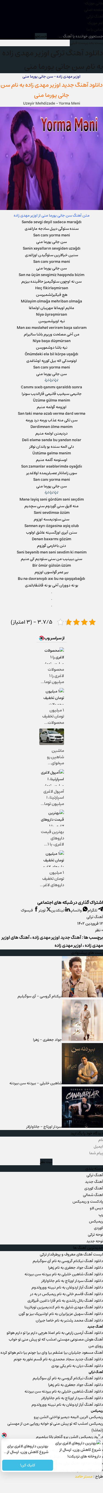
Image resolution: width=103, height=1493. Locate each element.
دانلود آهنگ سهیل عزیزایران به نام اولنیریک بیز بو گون (61, 1314)
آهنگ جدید (94, 1181)
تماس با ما (95, 29)
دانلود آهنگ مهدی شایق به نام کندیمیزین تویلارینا (63, 1307)
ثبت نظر (46, 1162)
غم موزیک (95, 23)
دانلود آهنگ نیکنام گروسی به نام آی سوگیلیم (68, 1261)
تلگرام (93, 910)
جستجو (41, 36)
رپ (101, 1214)
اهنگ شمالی (93, 1195)
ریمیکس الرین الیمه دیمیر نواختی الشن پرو (68, 1417)
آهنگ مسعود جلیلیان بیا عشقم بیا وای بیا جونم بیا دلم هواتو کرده (52, 1352)
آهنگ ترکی (95, 16)
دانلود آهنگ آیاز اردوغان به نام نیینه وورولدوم (67, 1287)
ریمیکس (96, 1221)
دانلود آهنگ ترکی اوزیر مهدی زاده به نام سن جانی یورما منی (52, 59)
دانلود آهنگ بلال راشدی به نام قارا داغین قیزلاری (65, 1300)
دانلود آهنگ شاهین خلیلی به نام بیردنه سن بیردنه (63, 1274)
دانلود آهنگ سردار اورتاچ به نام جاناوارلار (72, 1281)
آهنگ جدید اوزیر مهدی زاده (56, 85)
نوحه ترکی (95, 1234)
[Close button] (99, 1435)
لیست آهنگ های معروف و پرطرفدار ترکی (71, 1254)
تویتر (42, 910)
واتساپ (76, 910)
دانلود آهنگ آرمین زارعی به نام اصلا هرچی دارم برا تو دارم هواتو (55, 1333)
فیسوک (27, 910)
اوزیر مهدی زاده (68, 76)
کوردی (98, 1228)
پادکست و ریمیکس (88, 1201)
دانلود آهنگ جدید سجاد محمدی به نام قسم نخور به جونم (58, 1359)
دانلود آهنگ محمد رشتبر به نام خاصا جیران (69, 1320)
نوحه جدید (94, 1241)
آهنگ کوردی (93, 1188)
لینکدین (58, 910)
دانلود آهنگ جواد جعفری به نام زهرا (75, 1267)
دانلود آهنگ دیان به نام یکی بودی (77, 1366)
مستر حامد (84, 1476)
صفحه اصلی (93, 10)
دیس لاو (96, 1208)
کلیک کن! (27, 1465)
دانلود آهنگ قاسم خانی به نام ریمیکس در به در (66, 1294)
